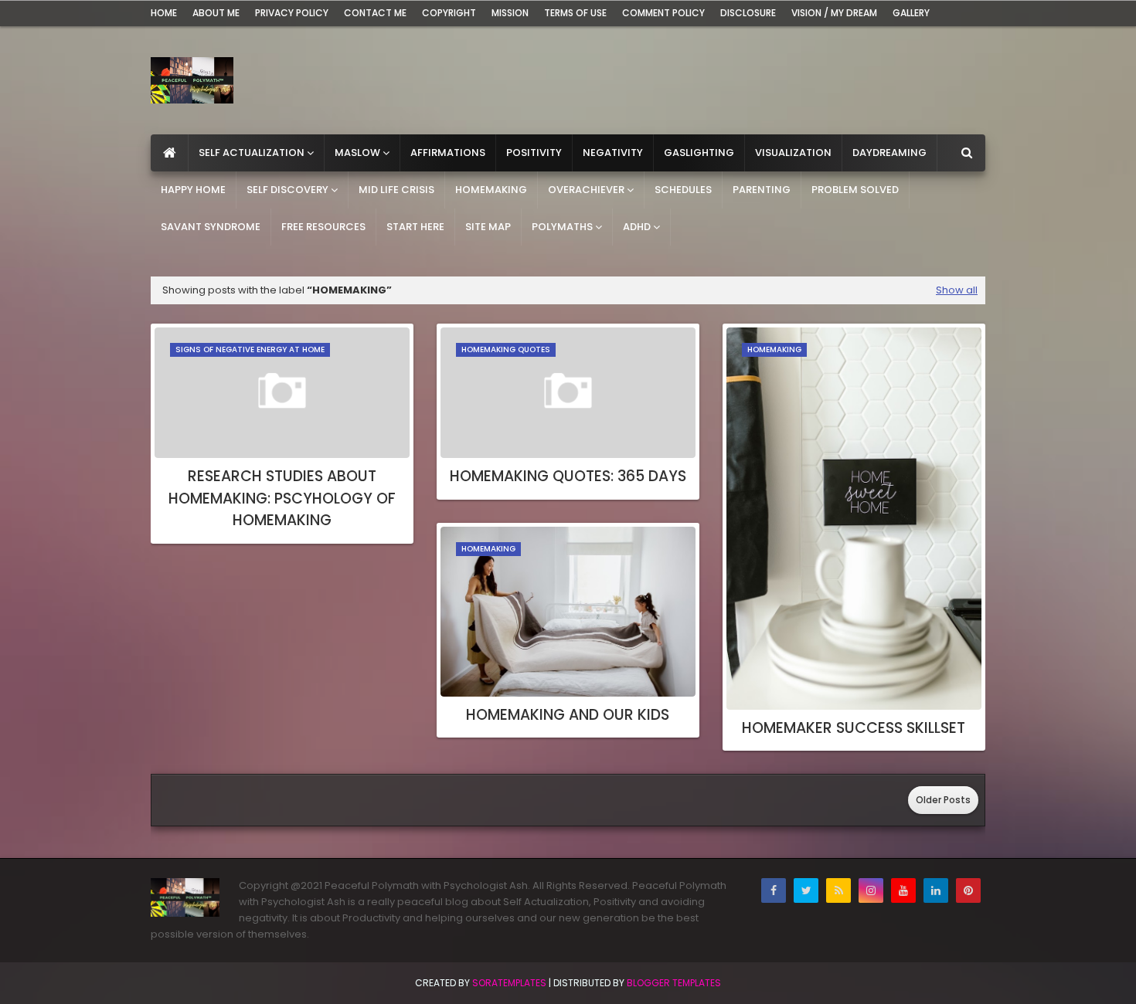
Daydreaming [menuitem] (889, 152)
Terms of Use (575, 12)
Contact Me (375, 12)
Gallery (911, 12)
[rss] (838, 890)
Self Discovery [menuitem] (287, 189)
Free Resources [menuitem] (323, 226)
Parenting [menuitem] (762, 189)
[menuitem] (170, 152)
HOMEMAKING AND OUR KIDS (567, 714)
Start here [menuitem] (415, 226)
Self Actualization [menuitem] (251, 152)
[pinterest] (968, 890)
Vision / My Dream (834, 12)
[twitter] (806, 890)
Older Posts (943, 799)
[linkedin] (935, 890)
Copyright (449, 12)
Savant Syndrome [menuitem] (210, 226)
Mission (510, 12)
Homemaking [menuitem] (491, 189)
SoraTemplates (509, 982)
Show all (957, 290)
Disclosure (748, 12)
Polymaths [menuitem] (562, 226)
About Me (216, 12)
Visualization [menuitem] (793, 152)
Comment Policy (663, 12)
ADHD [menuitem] (637, 226)
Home (164, 12)
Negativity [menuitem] (613, 152)
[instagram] (871, 890)
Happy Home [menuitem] (193, 189)
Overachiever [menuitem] (586, 189)
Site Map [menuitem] (488, 226)
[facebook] (773, 890)
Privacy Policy (291, 12)
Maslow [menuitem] (357, 152)
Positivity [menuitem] (534, 152)
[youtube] (903, 890)
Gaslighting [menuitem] (699, 152)
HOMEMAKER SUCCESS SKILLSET (853, 727)
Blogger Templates (674, 982)
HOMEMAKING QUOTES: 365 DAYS (568, 476)
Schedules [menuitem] (683, 189)
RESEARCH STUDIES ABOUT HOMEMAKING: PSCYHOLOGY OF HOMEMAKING (282, 498)
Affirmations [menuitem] (447, 152)
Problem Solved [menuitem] (855, 189)
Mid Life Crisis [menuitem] (396, 189)
